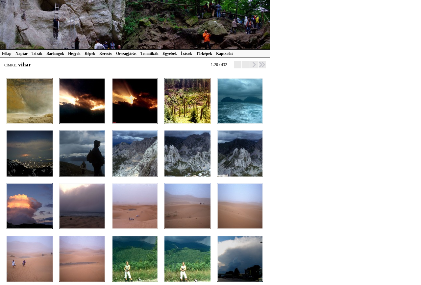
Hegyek (74, 53)
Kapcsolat (224, 53)
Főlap (7, 53)
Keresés (105, 53)
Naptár (21, 53)
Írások (186, 53)
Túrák (37, 53)
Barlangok (55, 53)
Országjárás (126, 53)
